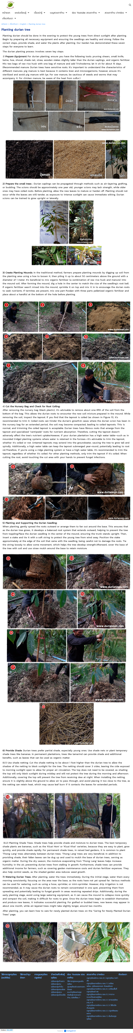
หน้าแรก (4, 24)
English (23, 24)
